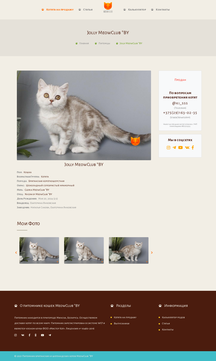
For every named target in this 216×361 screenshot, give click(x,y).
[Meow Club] (108, 7)
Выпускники (121, 323)
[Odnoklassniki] (35, 335)
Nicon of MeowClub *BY (38, 194)
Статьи (88, 9)
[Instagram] (15, 335)
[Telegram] (50, 335)
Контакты (162, 9)
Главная (84, 43)
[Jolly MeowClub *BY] (39, 250)
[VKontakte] (22, 335)
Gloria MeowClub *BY (37, 189)
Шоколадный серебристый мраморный (50, 185)
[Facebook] (29, 335)
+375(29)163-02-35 (180, 113)
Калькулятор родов (173, 317)
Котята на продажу (60, 9)
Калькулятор (136, 9)
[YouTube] (42, 335)
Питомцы (104, 43)
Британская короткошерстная (46, 181)
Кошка (28, 172)
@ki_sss (180, 103)
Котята (45, 176)
